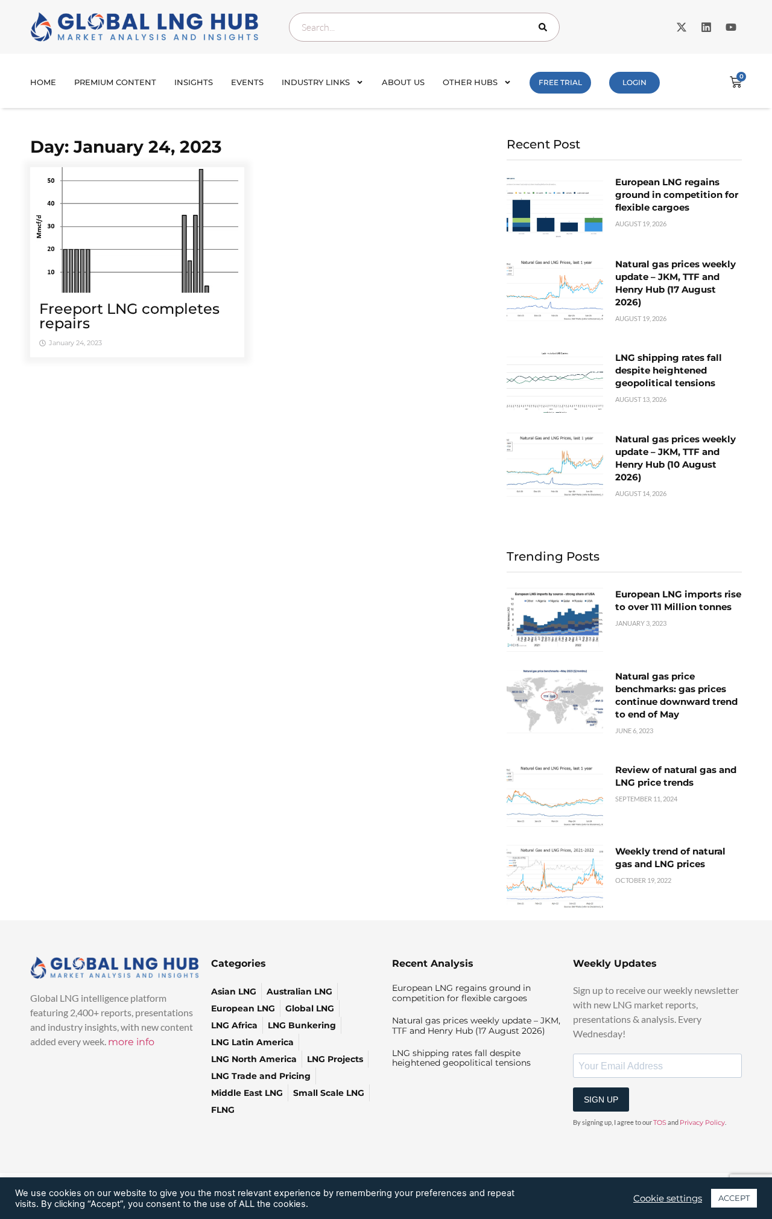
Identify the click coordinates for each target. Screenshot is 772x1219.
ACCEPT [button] (734, 1198)
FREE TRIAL (560, 82)
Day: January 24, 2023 (126, 146)
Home (43, 82)
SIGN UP (601, 1099)
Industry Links (316, 82)
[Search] (545, 27)
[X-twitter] (681, 27)
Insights (193, 82)
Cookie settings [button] (667, 1198)
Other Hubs (470, 82)
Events (247, 82)
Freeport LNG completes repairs (129, 316)
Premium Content (115, 82)
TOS (659, 1122)
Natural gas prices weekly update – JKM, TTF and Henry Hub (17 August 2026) (476, 1025)
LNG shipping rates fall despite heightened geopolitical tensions (668, 370)
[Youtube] (731, 27)
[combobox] (424, 27)
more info (131, 1042)
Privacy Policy (702, 1122)
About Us (403, 82)
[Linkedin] (706, 27)
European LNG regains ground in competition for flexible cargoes (676, 194)
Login (634, 82)
